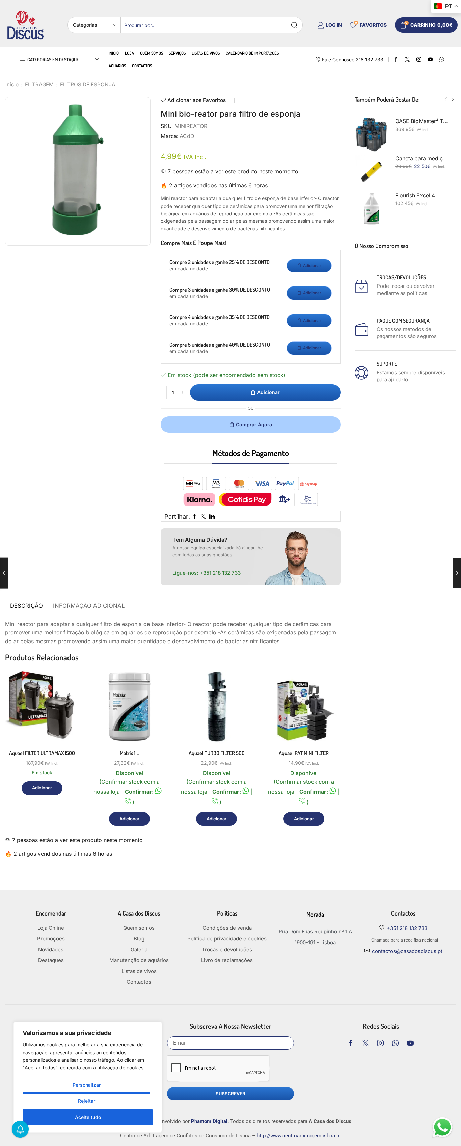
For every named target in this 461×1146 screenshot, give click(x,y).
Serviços (177, 53)
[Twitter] (407, 59)
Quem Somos (151, 53)
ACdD (187, 136)
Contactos (142, 66)
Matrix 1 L (129, 752)
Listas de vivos (206, 53)
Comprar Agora (254, 424)
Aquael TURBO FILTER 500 (217, 752)
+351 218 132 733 (220, 573)
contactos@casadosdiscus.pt (407, 951)
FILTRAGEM (39, 84)
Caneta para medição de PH (421, 158)
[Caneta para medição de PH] (371, 172)
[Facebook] (396, 59)
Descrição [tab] (26, 605)
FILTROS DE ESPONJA (87, 84)
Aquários (117, 66)
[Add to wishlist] (66, 729)
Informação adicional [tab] (89, 605)
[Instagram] (418, 59)
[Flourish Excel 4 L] (371, 209)
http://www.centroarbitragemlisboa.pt (299, 1136)
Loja (129, 53)
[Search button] (294, 25)
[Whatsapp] (395, 1043)
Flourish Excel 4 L (417, 195)
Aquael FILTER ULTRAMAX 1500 (42, 752)
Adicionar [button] (66, 714)
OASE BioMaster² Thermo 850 (421, 121)
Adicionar (268, 392)
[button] (445, 99)
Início (114, 53)
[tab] (26, 606)
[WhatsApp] (441, 59)
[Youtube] (430, 59)
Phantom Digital (209, 1121)
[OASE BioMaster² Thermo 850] (371, 135)
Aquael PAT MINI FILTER (304, 752)
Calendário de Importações (252, 53)
